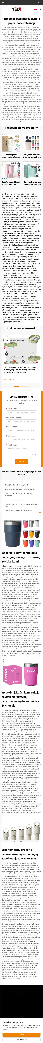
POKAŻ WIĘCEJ (9, 380)
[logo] (16, 9)
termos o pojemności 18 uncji (14, 500)
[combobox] (10, 421)
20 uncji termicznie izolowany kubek (16, 485)
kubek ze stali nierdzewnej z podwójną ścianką (20, 489)
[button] (16, 386)
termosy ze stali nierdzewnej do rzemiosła (18, 510)
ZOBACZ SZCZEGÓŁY (11, 143)
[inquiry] (39, 512)
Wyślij (21, 461)
